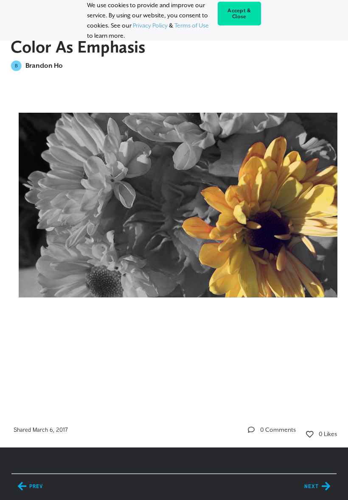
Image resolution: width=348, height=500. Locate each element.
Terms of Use (191, 25)
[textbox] (174, 214)
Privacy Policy (150, 25)
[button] (251, 429)
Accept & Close (239, 13)
